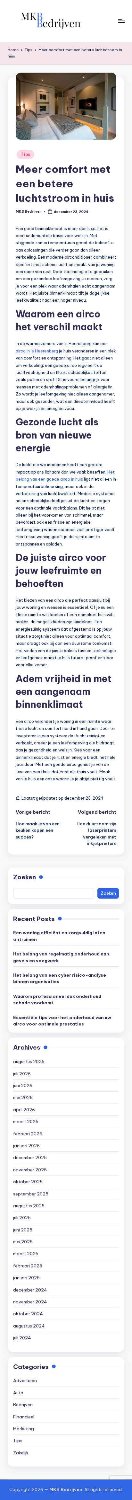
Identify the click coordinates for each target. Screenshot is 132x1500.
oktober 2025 (28, 1182)
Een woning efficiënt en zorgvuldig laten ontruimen (59, 936)
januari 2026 (26, 1146)
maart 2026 (25, 1121)
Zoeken (24, 877)
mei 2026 (23, 1097)
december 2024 (30, 1290)
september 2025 (30, 1194)
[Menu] (121, 20)
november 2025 (30, 1170)
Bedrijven (23, 1404)
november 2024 (30, 1302)
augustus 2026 (29, 1061)
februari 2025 (27, 1266)
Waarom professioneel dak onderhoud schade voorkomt (57, 999)
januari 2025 (26, 1278)
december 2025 (30, 1157)
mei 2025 (23, 1242)
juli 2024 (22, 1338)
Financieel (23, 1417)
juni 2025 (22, 1230)
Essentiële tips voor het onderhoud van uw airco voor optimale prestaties (62, 1021)
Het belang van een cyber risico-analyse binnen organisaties (59, 978)
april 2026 (24, 1110)
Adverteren (25, 1380)
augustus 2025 (29, 1206)
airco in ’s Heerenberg (37, 350)
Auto (18, 1393)
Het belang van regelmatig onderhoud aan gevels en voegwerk (61, 957)
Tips (25, 154)
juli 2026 (22, 1074)
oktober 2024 (28, 1314)
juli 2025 (22, 1217)
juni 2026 (22, 1085)
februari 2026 (27, 1134)
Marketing (23, 1429)
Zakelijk (21, 1453)
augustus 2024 (29, 1326)
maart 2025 (25, 1253)
